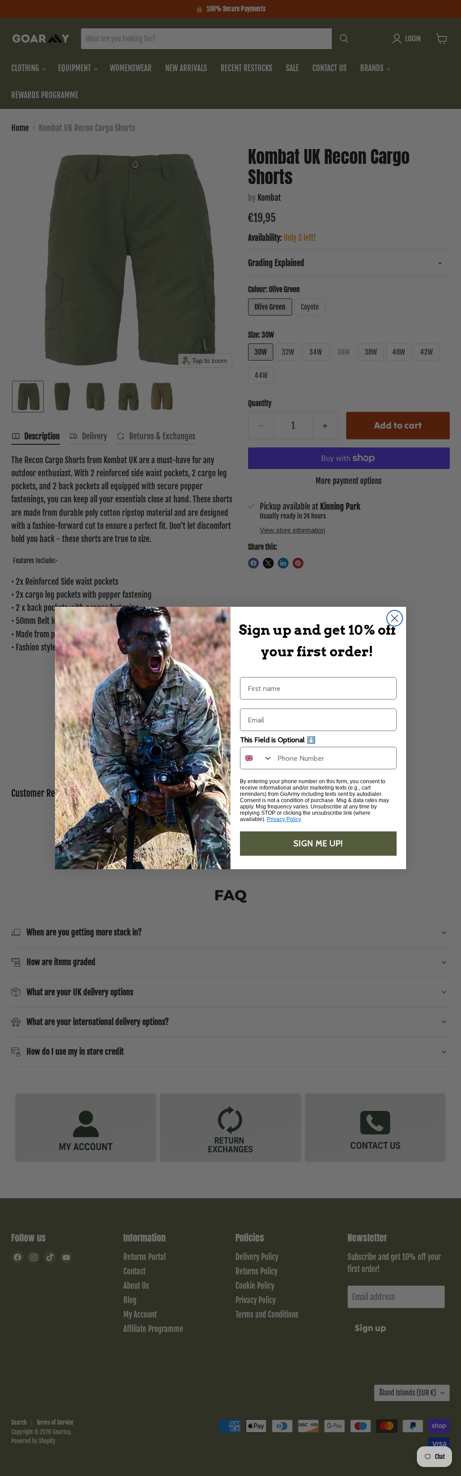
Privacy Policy (284, 819)
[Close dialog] (394, 618)
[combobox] (256, 758)
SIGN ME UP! (318, 844)
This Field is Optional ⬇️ (278, 740)
